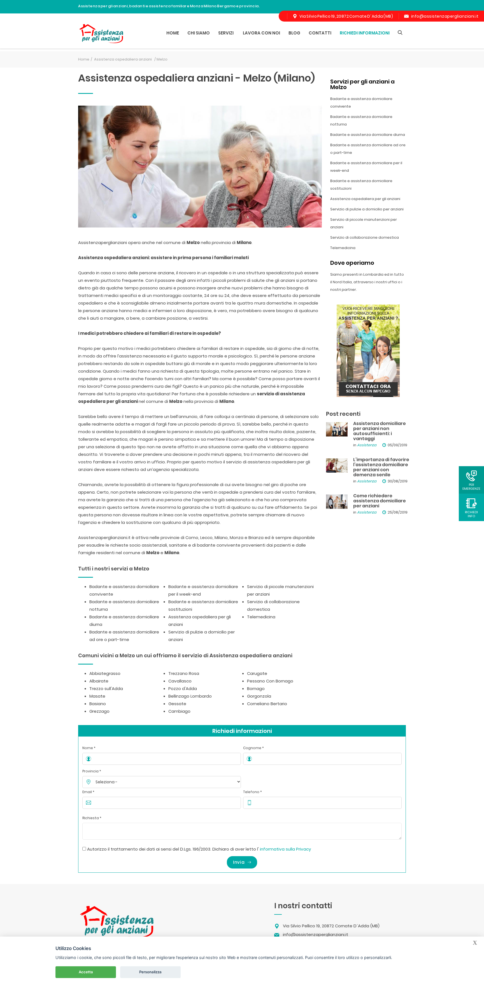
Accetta (86, 972)
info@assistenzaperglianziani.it (445, 16)
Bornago (256, 688)
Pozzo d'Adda (182, 688)
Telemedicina (261, 617)
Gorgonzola (259, 696)
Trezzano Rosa (183, 673)
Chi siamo (198, 33)
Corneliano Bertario (267, 704)
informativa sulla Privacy (285, 849)
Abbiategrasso (104, 673)
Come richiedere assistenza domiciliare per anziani (379, 501)
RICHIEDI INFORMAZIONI (365, 33)
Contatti (320, 33)
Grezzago (99, 711)
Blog (294, 33)
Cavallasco (180, 681)
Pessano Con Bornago (270, 681)
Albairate (98, 681)
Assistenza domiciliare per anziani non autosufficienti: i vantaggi (379, 431)
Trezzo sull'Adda (106, 688)
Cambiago (179, 711)
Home (172, 33)
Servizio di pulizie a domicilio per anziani (367, 209)
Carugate (257, 673)
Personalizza (150, 972)
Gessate (177, 704)
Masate (97, 696)
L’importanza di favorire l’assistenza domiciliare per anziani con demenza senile (381, 467)
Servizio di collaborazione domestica (364, 237)
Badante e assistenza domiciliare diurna (367, 134)
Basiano (97, 704)
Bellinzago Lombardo (190, 696)
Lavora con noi (261, 33)
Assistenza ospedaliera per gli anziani (365, 198)
